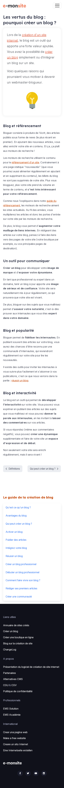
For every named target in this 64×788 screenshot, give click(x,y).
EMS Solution (10, 708)
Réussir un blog (14, 556)
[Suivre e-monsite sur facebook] (20, 773)
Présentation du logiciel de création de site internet (31, 666)
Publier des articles (16, 539)
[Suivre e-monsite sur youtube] (36, 773)
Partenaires (9, 673)
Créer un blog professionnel (21, 564)
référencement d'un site (25, 162)
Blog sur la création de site (17, 643)
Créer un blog (10, 631)
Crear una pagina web (15, 732)
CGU (6, 685)
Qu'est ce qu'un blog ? (18, 507)
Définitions (14, 468)
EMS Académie (12, 714)
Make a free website (14, 738)
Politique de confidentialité (17, 691)
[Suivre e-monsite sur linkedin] (44, 773)
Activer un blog (14, 531)
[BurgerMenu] (57, 6)
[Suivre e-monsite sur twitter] (28, 773)
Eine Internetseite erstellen (17, 750)
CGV (14, 685)
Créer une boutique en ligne (18, 637)
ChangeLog (9, 649)
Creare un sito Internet (15, 744)
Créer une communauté (19, 596)
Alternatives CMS (13, 679)
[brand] (15, 6)
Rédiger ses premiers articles (21, 588)
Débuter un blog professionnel (22, 572)
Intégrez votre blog (16, 547)
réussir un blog (19, 380)
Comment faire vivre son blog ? (23, 580)
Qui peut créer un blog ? (42, 468)
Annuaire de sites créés (16, 625)
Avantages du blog (16, 515)
